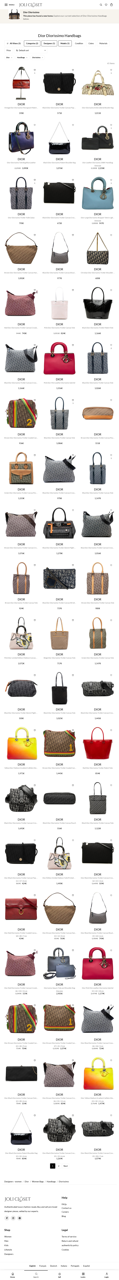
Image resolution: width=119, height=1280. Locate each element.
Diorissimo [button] (36, 57)
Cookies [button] (65, 1249)
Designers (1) (49, 43)
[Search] (101, 4)
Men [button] (6, 1241)
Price (9, 50)
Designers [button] (8, 1254)
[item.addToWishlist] (73, 69)
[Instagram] (13, 1218)
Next (66, 1166)
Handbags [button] (21, 57)
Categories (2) (32, 43)
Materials (103, 43)
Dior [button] (8, 57)
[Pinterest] (19, 1218)
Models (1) (65, 43)
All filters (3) (15, 43)
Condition (79, 43)
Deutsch (53, 1266)
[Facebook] (6, 1218)
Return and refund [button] (70, 1241)
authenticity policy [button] (70, 1245)
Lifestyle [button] (8, 1249)
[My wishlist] (106, 4)
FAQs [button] (64, 1204)
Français (42, 1266)
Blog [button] (64, 1216)
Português (75, 1266)
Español (86, 1266)
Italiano (64, 1266)
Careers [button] (65, 1212)
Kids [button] (6, 1245)
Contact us (66, 1208)
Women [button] (7, 1236)
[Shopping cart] (111, 4)
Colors (91, 43)
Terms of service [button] (69, 1236)
